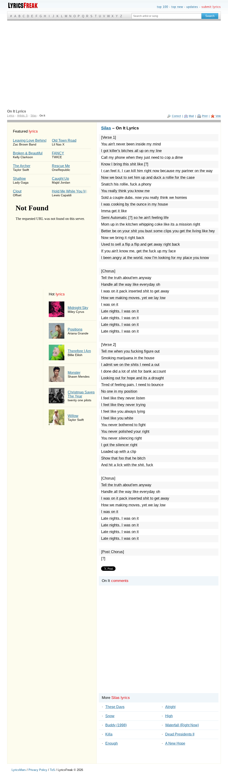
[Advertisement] (114, 54)
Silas (106, 128)
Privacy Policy (37, 770)
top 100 (162, 6)
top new (177, 6)
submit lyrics (211, 6)
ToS (52, 770)
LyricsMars (19, 770)
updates (192, 6)
